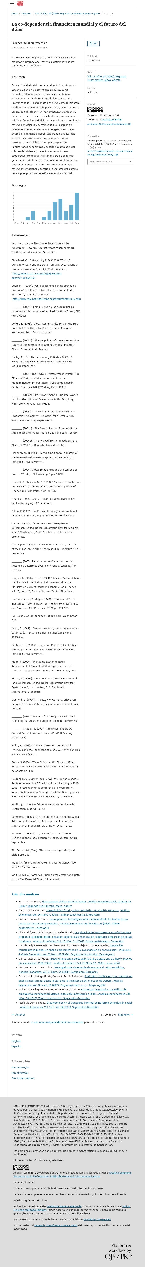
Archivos (26, 13)
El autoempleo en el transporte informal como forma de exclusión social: (90, 1002)
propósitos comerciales (97, 1219)
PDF (94, 43)
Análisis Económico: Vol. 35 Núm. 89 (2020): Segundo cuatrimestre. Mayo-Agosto (66, 954)
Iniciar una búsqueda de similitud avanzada (57, 1022)
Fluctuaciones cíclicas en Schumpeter (64, 901)
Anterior (20, 1014)
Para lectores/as (20, 1067)
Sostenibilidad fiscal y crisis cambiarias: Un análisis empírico (82, 910)
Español (16, 1046)
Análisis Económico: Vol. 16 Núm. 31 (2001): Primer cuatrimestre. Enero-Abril (78, 941)
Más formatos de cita (101, 161)
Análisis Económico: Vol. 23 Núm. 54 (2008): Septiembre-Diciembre (58, 971)
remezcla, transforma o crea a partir (55, 1225)
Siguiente (124, 1014)
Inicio (14, 13)
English (16, 1041)
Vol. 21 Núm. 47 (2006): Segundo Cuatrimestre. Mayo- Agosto (67, 13)
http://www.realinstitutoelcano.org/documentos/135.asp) (47, 299)
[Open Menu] (11, 3)
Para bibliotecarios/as (23, 1078)
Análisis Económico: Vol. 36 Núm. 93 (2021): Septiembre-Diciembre (59, 1007)
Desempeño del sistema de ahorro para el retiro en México (89, 967)
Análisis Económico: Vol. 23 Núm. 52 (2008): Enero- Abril (86, 963)
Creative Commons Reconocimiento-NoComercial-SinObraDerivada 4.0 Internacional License (72, 1174)
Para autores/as (20, 1072)
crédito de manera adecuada (64, 1206)
